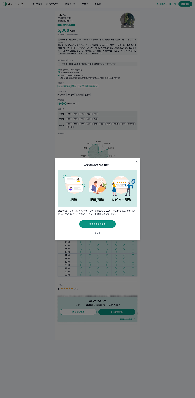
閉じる (97, 232)
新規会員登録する (97, 224)
